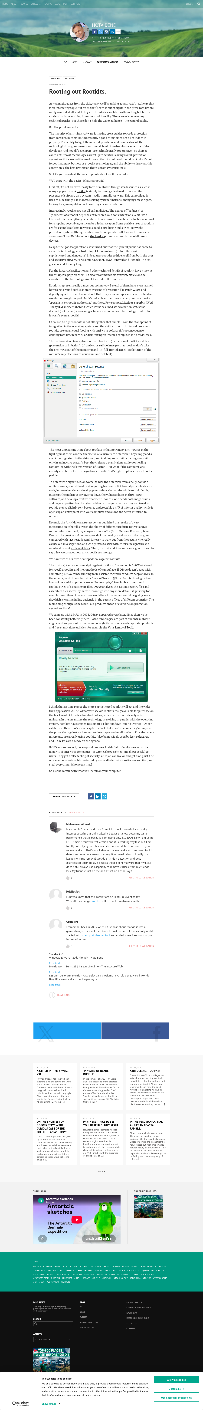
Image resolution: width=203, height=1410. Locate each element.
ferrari (70, 1270)
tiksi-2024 (136, 1278)
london (78, 1274)
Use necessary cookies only (176, 1397)
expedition (40, 1270)
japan (146, 1270)
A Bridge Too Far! (145, 1071)
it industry (134, 1270)
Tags (65, 4)
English (190, 4)
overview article (127, 275)
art (66, 1266)
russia (97, 1278)
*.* (65, 61)
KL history (40, 1274)
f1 (50, 1270)
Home (5, 4)
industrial (111, 1270)
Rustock (135, 260)
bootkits (91, 736)
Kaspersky (131, 1312)
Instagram (106, 31)
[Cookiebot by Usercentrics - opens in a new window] (20, 1403)
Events (87, 61)
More (101, 1171)
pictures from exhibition (47, 1278)
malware (90, 1274)
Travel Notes (131, 61)
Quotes (24, 4)
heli (80, 1270)
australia (76, 1266)
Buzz (75, 61)
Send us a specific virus (138, 1307)
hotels (88, 1270)
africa (38, 1266)
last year (74, 539)
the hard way (98, 236)
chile (108, 1266)
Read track (54, 963)
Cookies (130, 1328)
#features (55, 78)
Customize (175, 1388)
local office (64, 1274)
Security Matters (107, 61)
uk (36, 1282)
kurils (51, 1274)
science (107, 1278)
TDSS (108, 260)
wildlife (66, 1282)
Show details (49, 1403)
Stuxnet (99, 260)
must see (127, 1274)
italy (122, 1270)
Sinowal (119, 260)
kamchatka (158, 1270)
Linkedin (112, 31)
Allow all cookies (176, 1379)
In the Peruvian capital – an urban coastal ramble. (147, 1125)
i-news (99, 1270)
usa (42, 1282)
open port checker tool (96, 935)
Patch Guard (133, 290)
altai (58, 1266)
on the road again (144, 1274)
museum (115, 1274)
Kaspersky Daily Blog (137, 1318)
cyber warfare (149, 1266)
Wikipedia (60, 275)
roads (87, 1278)
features (59, 1270)
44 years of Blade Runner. (95, 1072)
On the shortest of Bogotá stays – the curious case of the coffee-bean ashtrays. (52, 1127)
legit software (138, 736)
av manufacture (93, 1266)
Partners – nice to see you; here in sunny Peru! (100, 1123)
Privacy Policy (134, 1302)
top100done (160, 1278)
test (66, 527)
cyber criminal (130, 1266)
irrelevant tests (80, 548)
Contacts (75, 4)
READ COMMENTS (64, 796)
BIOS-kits (61, 741)
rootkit (81, 191)
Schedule (36, 4)
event (163, 1266)
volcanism (53, 1282)
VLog (57, 4)
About (14, 4)
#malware (69, 78)
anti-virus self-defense (100, 345)
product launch (71, 1278)
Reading (48, 4)
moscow (102, 1274)
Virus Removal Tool (120, 627)
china (117, 1266)
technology (121, 1278)
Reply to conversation (141, 877)
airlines (48, 1266)
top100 (147, 1278)
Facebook (94, 31)
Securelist (132, 1323)
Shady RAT (56, 307)
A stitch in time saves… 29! (53, 1072)
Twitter (100, 31)
